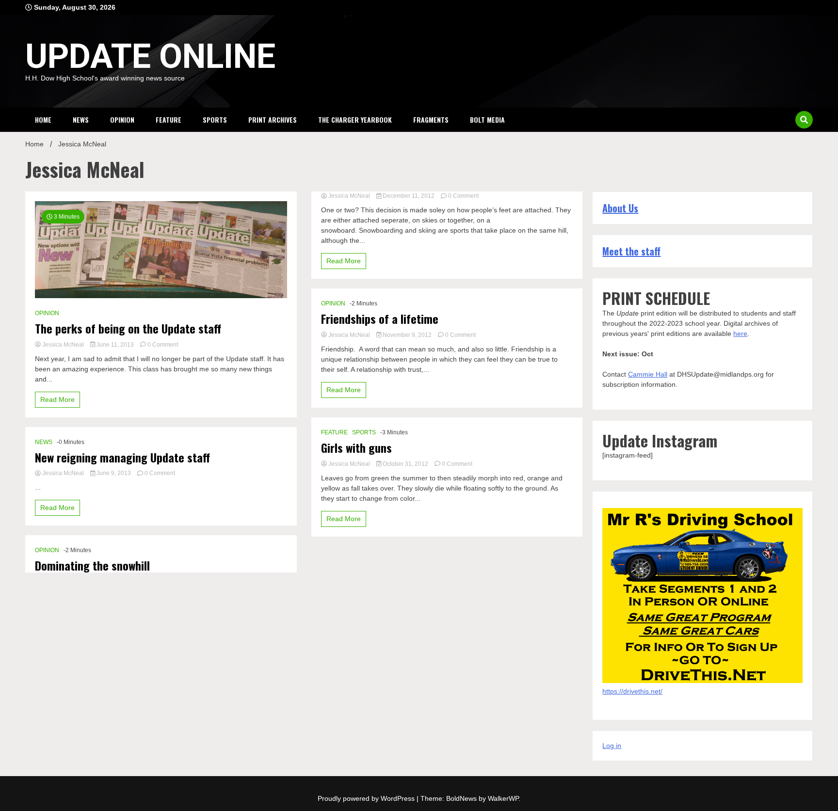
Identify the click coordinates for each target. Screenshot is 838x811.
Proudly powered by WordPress (367, 798)
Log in (611, 745)
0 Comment (162, 344)
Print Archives (272, 119)
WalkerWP (503, 798)
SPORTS (215, 119)
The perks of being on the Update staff (128, 328)
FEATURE (168, 119)
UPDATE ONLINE (150, 56)
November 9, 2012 (407, 335)
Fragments (431, 119)
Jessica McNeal (63, 344)
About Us (620, 208)
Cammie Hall (647, 374)
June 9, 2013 (113, 473)
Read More (57, 399)
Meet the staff (631, 251)
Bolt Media (487, 119)
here (740, 333)
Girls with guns (356, 448)
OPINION (122, 119)
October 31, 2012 (405, 464)
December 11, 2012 (408, 195)
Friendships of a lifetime (379, 319)
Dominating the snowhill (92, 565)
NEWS (81, 119)
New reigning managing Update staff (122, 457)
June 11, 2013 (115, 344)
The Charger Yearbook (355, 119)
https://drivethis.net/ (632, 691)
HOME (43, 119)
